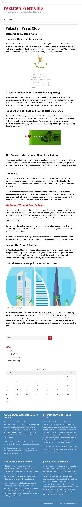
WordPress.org (14, 361)
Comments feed (14, 357)
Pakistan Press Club (50, 503)
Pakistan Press (61, 503)
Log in (10, 351)
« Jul (7, 402)
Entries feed (13, 354)
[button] (3, 1)
